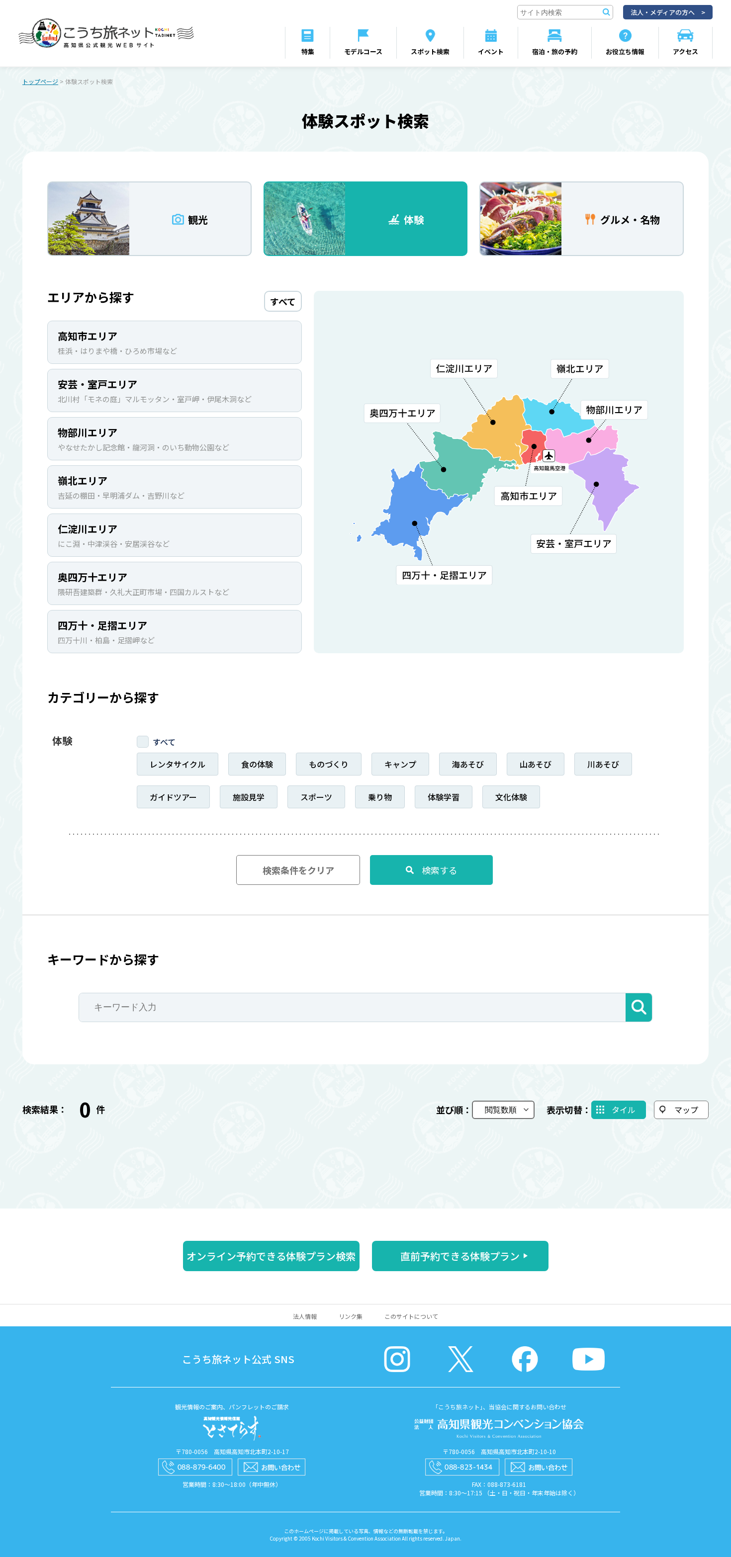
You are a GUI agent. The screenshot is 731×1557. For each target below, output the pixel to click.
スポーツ (316, 797)
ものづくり (329, 764)
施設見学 (249, 797)
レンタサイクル (177, 764)
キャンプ (400, 764)
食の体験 (257, 764)
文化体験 (511, 797)
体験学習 (443, 797)
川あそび (603, 764)
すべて (164, 742)
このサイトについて (411, 1316)
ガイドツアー (173, 797)
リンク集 (351, 1316)
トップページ (40, 81)
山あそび (535, 764)
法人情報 (305, 1316)
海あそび (468, 764)
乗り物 (380, 797)
